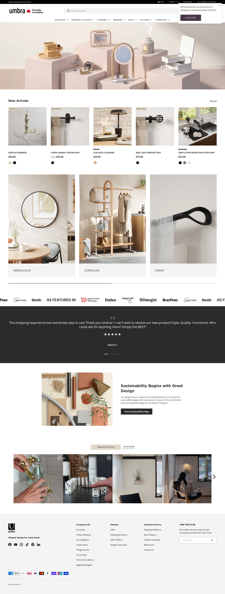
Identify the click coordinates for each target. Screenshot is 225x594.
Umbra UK (16, 584)
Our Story (80, 529)
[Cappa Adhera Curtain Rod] (70, 126)
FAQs (112, 529)
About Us (174, 2)
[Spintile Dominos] (27, 126)
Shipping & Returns (119, 534)
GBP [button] (162, 2)
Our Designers (82, 539)
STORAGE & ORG (91, 270)
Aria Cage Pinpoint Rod (148, 152)
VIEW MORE (128, 447)
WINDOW (117, 20)
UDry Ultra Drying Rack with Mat (196, 152)
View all (213, 100)
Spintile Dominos (17, 152)
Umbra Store (82, 544)
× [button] (220, 5)
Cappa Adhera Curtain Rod (65, 152)
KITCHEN (144, 20)
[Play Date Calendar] (112, 126)
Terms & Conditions (85, 559)
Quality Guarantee (118, 544)
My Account (149, 544)
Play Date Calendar (103, 152)
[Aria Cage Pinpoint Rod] (155, 126)
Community (81, 555)
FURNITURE (161, 20)
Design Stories (82, 549)
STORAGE (102, 20)
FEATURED (60, 20)
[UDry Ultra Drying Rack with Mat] (197, 126)
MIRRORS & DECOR (81, 20)
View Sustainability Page (136, 411)
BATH (131, 20)
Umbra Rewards (83, 534)
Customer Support (207, 2)
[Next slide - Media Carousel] (214, 476)
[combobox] (122, 10)
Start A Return (116, 539)
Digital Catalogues (84, 565)
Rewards (187, 2)
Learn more (190, 18)
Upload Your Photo (105, 447)
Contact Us (149, 549)
